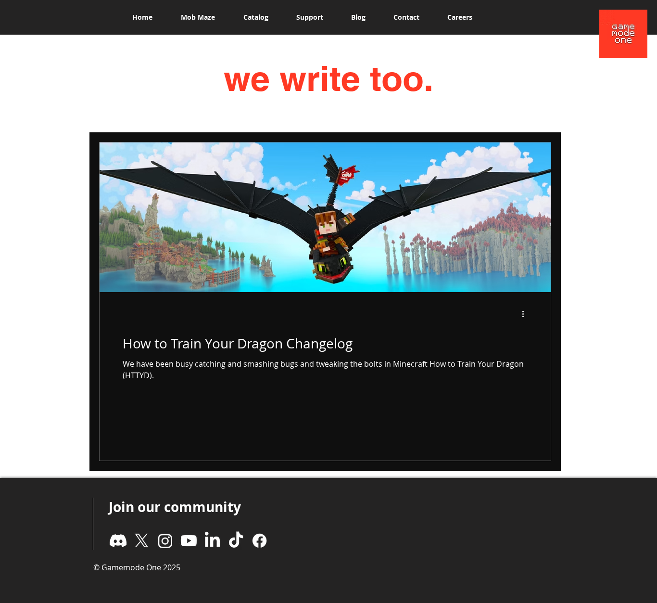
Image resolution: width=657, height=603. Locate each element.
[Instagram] (165, 540)
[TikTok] (236, 540)
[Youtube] (188, 540)
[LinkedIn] (212, 540)
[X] (141, 540)
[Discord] (118, 540)
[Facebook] (259, 540)
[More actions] (526, 314)
